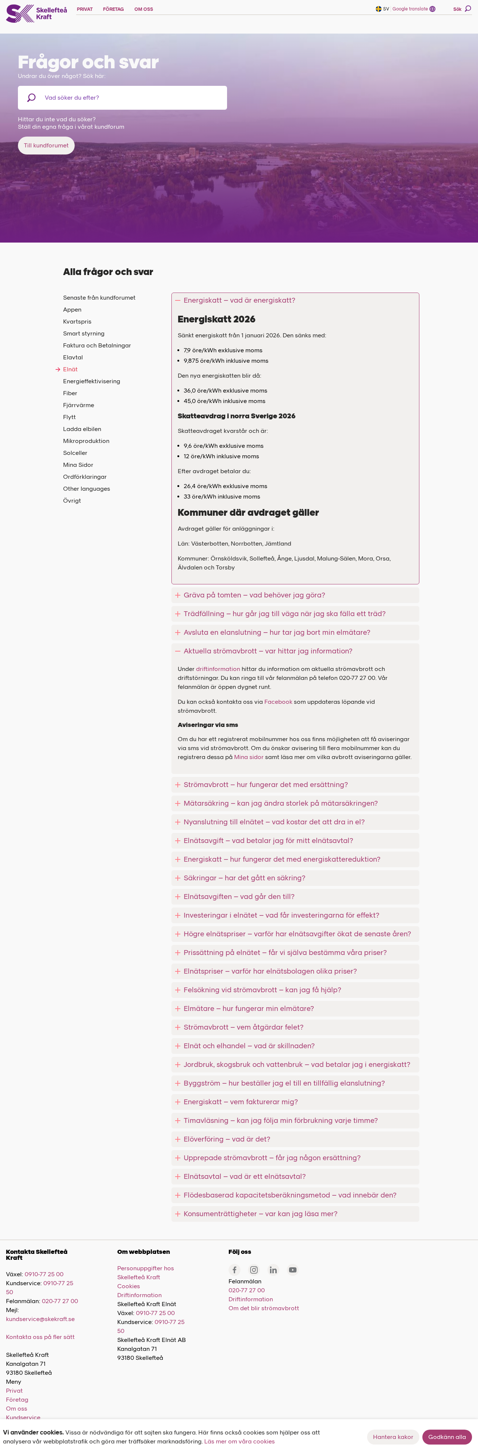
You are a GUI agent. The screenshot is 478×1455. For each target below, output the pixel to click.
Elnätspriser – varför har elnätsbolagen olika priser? (270, 971)
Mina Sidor (78, 464)
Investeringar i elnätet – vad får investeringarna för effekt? (281, 915)
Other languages (86, 488)
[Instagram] (254, 1270)
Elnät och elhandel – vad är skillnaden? (249, 1046)
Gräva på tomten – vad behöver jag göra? (254, 595)
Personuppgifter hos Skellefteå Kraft (145, 1273)
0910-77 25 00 (44, 1274)
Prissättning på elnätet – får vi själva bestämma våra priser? (285, 952)
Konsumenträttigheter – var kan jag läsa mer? (261, 1213)
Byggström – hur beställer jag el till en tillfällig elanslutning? (284, 1083)
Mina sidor (249, 757)
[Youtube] (293, 1270)
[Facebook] (234, 1270)
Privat (14, 1390)
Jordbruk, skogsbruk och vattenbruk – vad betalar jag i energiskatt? (297, 1064)
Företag (17, 1399)
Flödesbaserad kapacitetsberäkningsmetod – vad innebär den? (290, 1195)
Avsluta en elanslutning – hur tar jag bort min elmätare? (277, 632)
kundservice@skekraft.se (40, 1319)
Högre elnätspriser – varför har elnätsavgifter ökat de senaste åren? (297, 934)
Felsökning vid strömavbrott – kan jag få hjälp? (262, 990)
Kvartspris (77, 321)
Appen (72, 309)
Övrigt (72, 500)
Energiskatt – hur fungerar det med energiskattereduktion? (282, 859)
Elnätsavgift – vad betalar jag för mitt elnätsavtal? (268, 840)
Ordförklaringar (85, 476)
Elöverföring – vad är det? (227, 1139)
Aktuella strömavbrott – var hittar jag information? (268, 651)
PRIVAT (85, 9)
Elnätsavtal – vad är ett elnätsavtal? (245, 1176)
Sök (457, 9)
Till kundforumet (46, 145)
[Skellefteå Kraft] (36, 13)
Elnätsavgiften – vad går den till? (239, 896)
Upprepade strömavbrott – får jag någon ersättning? (272, 1157)
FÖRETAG (113, 9)
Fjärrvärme (78, 405)
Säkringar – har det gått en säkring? (244, 878)
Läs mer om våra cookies (239, 1441)
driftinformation (219, 668)
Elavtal (73, 357)
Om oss (16, 1408)
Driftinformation (139, 1295)
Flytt (69, 417)
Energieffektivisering (91, 381)
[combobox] (83, 98)
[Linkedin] (273, 1270)
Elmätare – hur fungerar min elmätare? (249, 1008)
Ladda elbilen (82, 429)
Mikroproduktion (86, 440)
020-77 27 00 (60, 1301)
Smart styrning (84, 333)
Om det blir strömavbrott (264, 1308)
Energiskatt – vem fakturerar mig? (241, 1102)
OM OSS (143, 9)
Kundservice (23, 1417)
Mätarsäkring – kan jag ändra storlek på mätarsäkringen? (281, 803)
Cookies (128, 1286)
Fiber (70, 393)
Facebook (278, 701)
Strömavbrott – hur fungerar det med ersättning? (266, 784)
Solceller (75, 452)
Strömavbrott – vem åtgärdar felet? (244, 1027)
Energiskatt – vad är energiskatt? (239, 300)
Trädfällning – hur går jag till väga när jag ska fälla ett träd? (285, 613)
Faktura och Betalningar (97, 345)
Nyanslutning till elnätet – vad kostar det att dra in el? (274, 822)
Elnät (70, 369)
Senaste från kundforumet (99, 297)
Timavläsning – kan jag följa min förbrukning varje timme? (281, 1120)
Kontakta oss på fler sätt (40, 1336)
